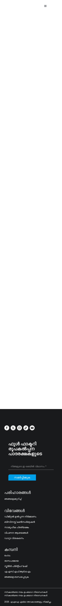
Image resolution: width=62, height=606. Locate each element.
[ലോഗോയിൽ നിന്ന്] (15, 416)
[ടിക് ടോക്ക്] (25, 427)
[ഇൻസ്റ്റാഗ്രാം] (19, 427)
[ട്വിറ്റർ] (13, 427)
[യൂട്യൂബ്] (5, 146)
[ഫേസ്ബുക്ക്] (6, 427)
